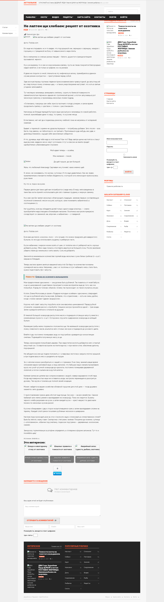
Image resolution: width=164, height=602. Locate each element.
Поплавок (127, 205)
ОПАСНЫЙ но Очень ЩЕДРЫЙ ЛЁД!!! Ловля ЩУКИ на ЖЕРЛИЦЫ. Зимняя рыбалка (69, 3)
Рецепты (67, 17)
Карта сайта (83, 17)
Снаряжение (129, 216)
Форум (112, 17)
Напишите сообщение (36, 481)
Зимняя (120, 55)
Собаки (121, 33)
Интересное (33, 546)
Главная (110, 99)
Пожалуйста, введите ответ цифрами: (40, 531)
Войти (123, 17)
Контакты (99, 17)
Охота (43, 17)
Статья (4, 27)
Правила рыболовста (115, 186)
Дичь (26, 29)
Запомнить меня (130, 157)
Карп (108, 210)
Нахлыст (110, 200)
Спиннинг (127, 200)
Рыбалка (30, 17)
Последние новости (115, 21)
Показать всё (134, 21)
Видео (55, 17)
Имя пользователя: (114, 139)
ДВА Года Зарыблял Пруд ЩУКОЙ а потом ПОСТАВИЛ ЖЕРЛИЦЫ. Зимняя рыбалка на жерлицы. (48, 570)
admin (42, 30)
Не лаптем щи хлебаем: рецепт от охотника (62, 26)
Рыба (126, 226)
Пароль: (110, 147)
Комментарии (7, 33)
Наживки (110, 216)
